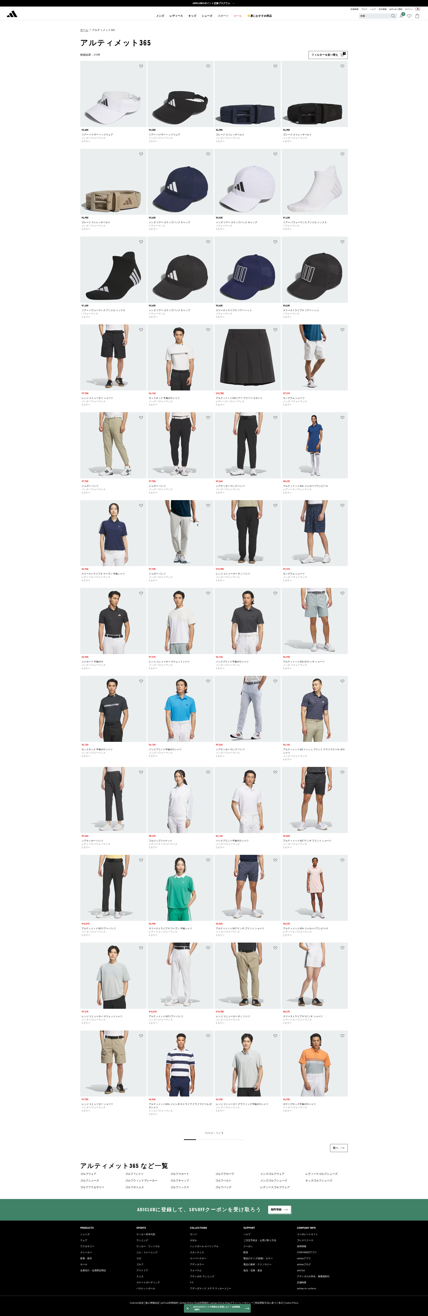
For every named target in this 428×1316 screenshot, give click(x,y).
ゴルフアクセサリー (92, 1187)
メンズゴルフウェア (272, 1174)
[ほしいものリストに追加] (141, 67)
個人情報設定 (152, 1303)
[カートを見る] (417, 16)
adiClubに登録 (395, 9)
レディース (176, 16)
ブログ (364, 9)
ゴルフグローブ (224, 1174)
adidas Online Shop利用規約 (194, 1303)
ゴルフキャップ (179, 1180)
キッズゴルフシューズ (318, 1180)
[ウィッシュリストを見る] (409, 16)
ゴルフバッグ (223, 1187)
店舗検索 (354, 9)
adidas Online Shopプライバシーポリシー (231, 1303)
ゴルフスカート (179, 1174)
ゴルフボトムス (134, 1187)
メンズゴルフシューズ (273, 1180)
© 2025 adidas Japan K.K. (214, 1311)
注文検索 (383, 9)
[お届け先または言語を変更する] (417, 9)
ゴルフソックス (179, 1187)
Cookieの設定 (137, 1303)
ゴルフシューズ (89, 1180)
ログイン (409, 9)
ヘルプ (373, 9)
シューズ (207, 16)
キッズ (192, 16)
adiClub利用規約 (169, 1303)
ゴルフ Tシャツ (134, 1174)
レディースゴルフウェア (275, 1187)
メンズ (160, 16)
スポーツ (223, 16)
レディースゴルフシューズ (321, 1174)
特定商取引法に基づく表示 (269, 1303)
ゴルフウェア (88, 1174)
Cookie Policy (291, 1303)
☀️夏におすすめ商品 (259, 16)
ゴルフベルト (223, 1180)
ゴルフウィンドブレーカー (141, 1180)
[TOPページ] (12, 14)
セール (238, 16)
